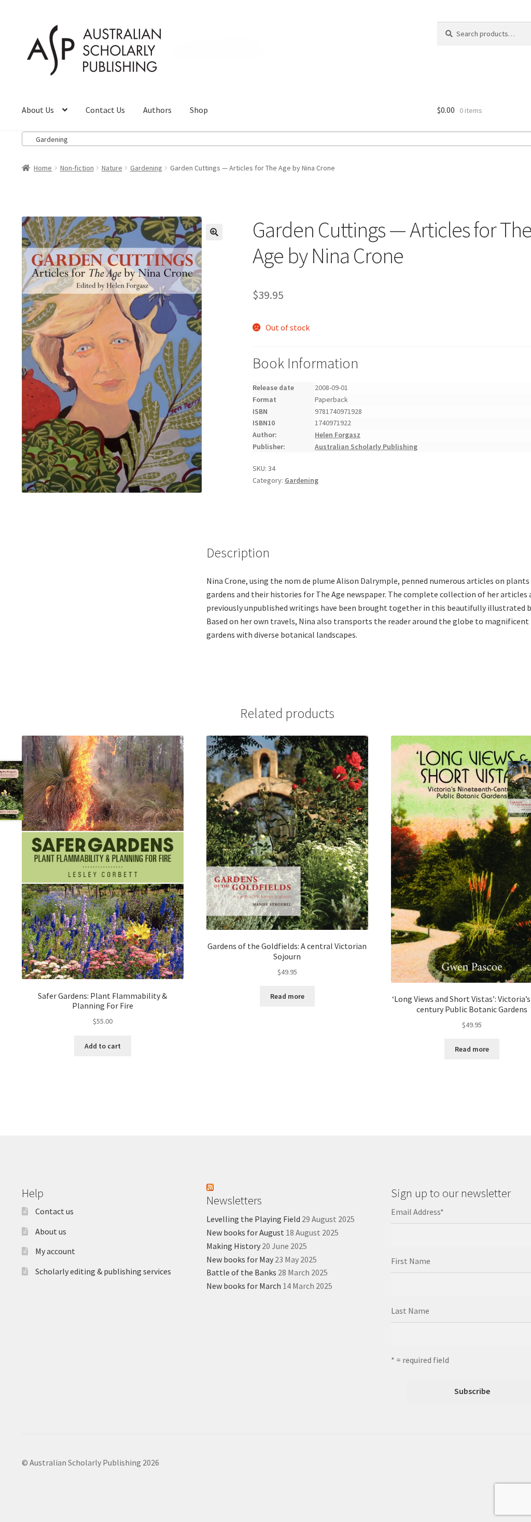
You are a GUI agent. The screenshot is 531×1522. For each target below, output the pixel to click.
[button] (214, 232)
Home (43, 168)
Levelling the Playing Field (253, 1219)
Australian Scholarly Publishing (366, 446)
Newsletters (234, 1200)
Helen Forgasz (337, 434)
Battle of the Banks (241, 1272)
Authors (157, 110)
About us (50, 1231)
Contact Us (105, 110)
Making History (233, 1246)
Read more (287, 996)
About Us (38, 110)
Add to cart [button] (103, 1046)
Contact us (54, 1211)
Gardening (146, 168)
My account (55, 1251)
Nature (112, 168)
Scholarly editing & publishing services (103, 1271)
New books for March (243, 1286)
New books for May (239, 1259)
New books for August (245, 1232)
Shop (199, 110)
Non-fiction (77, 168)
